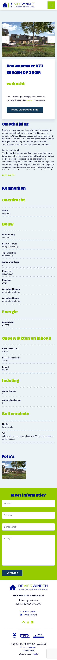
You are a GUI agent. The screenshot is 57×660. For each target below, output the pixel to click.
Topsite (35, 653)
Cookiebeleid (28, 650)
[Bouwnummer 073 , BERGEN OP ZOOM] (14, 470)
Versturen (12, 573)
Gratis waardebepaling (24, 110)
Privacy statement (29, 647)
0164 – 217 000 (30, 611)
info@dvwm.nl (30, 614)
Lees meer (8, 175)
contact (29, 100)
